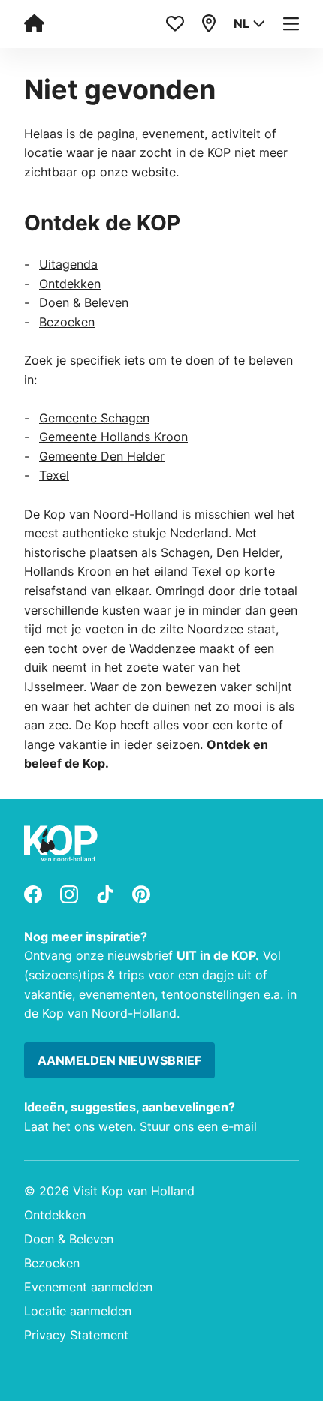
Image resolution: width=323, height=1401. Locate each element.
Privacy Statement (76, 1334)
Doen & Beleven (83, 302)
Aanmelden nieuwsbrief (119, 1060)
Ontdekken (70, 283)
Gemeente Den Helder (102, 456)
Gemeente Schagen (94, 417)
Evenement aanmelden (88, 1286)
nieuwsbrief (142, 955)
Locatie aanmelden (77, 1310)
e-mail (239, 1126)
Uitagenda (68, 264)
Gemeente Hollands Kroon (113, 436)
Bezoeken (67, 321)
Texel (54, 475)
